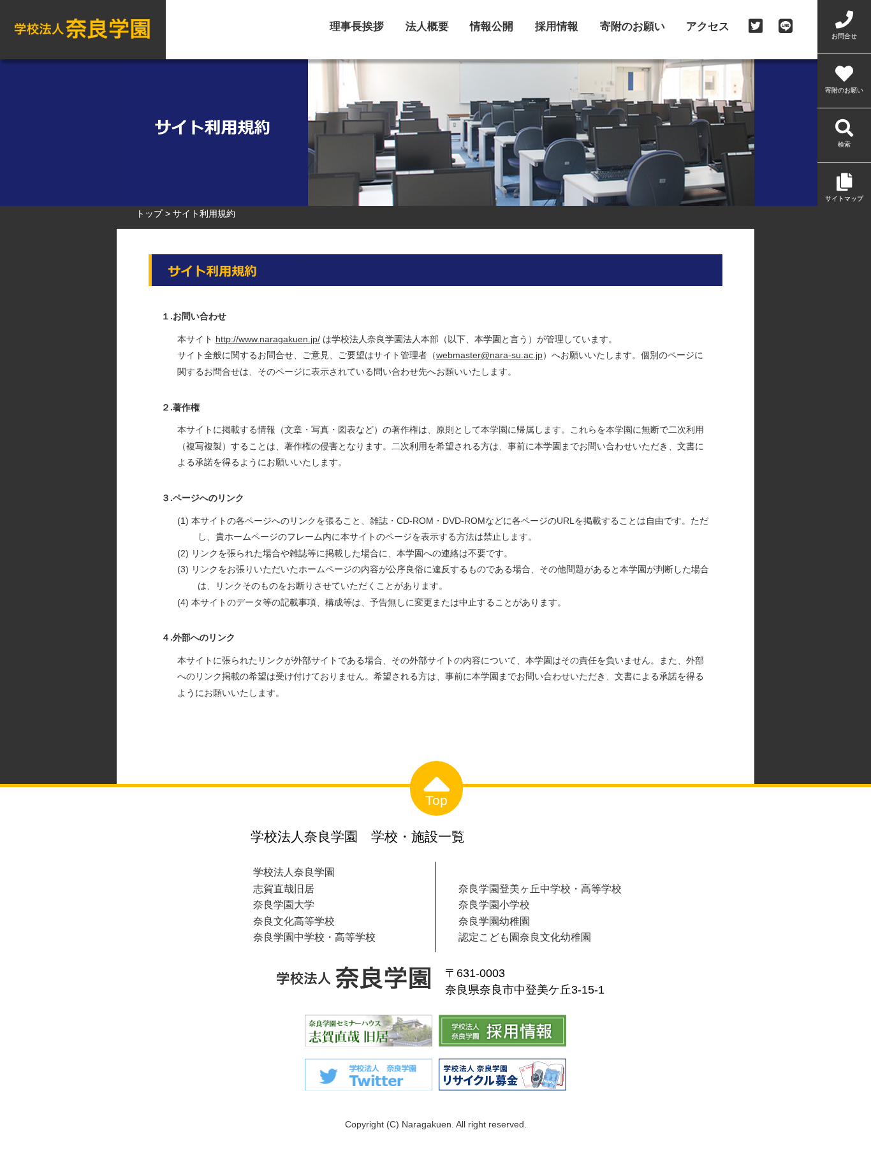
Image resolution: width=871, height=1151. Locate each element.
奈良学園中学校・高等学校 (314, 937)
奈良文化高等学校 (294, 921)
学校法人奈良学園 (294, 872)
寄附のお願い (632, 27)
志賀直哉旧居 (283, 888)
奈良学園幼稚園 (494, 921)
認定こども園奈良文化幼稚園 (524, 937)
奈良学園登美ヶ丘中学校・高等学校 (540, 888)
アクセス (707, 27)
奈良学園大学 (283, 904)
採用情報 (556, 27)
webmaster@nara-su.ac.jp (489, 355)
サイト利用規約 (204, 213)
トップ (149, 213)
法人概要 (427, 27)
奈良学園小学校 (494, 904)
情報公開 (491, 27)
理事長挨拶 (357, 27)
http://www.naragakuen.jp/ (268, 339)
